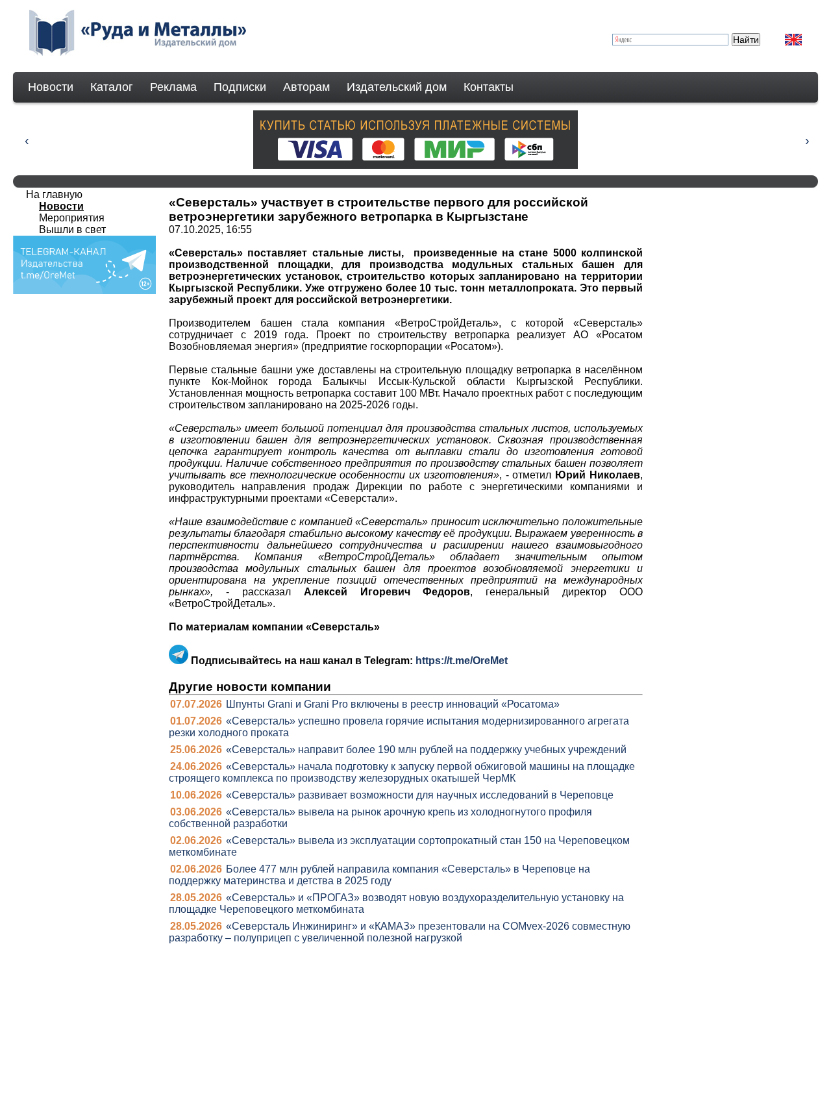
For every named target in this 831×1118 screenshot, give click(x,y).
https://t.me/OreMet (462, 660)
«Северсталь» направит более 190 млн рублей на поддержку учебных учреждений (426, 749)
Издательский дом (397, 87)
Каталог (111, 87)
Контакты (489, 87)
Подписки (240, 87)
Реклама (173, 87)
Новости (50, 87)
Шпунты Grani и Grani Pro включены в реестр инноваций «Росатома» (393, 704)
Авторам (306, 87)
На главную (54, 194)
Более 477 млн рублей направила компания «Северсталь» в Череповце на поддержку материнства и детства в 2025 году (379, 874)
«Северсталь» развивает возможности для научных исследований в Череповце (420, 795)
